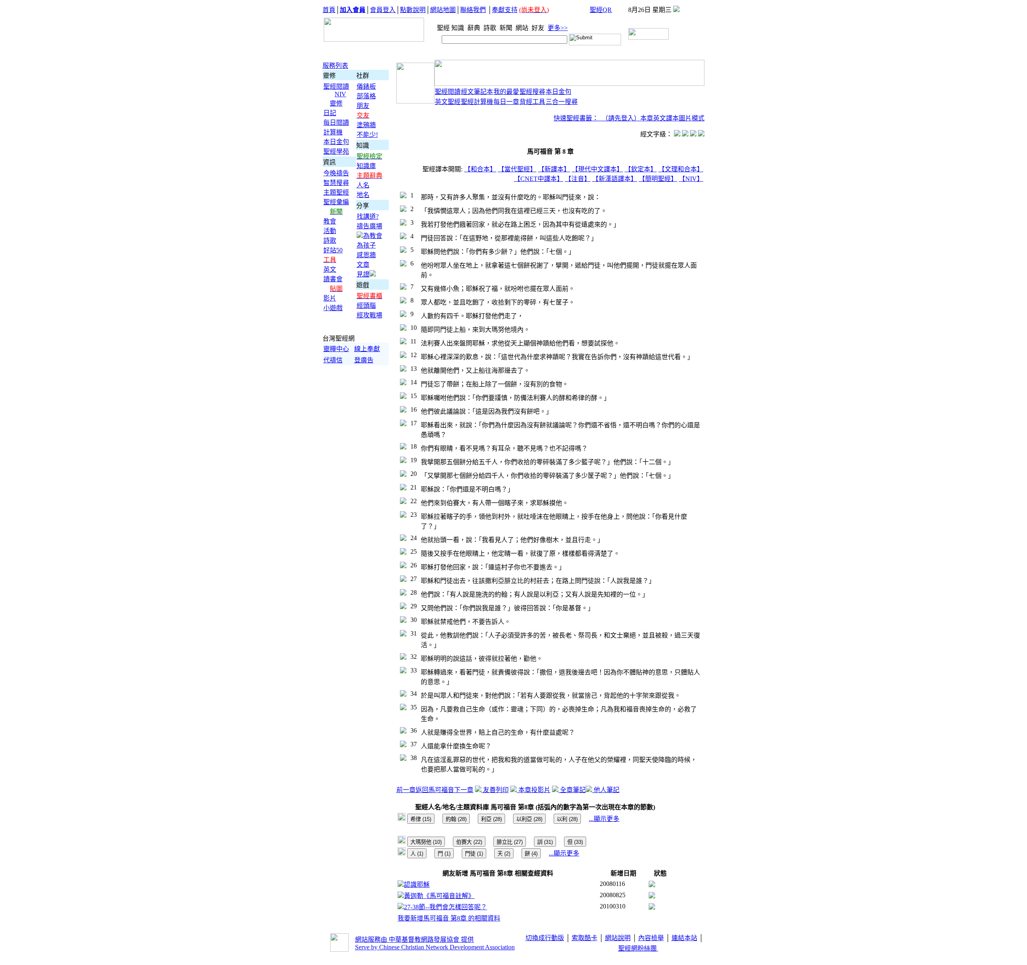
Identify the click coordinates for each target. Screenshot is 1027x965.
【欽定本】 (641, 169)
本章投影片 (533, 789)
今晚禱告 (336, 173)
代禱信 (333, 360)
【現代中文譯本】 (597, 169)
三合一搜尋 (562, 101)
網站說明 (618, 938)
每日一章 (506, 101)
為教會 (372, 235)
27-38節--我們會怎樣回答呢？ (445, 907)
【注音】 (578, 178)
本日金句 (336, 141)
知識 (458, 27)
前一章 (406, 789)
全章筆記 (572, 789)
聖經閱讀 (336, 86)
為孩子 (366, 245)
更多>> (558, 27)
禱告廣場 (369, 226)
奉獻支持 (505, 9)
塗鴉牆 (366, 125)
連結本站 (684, 938)
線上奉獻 (367, 348)
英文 (329, 269)
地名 (363, 194)
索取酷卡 (584, 938)
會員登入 (383, 9)
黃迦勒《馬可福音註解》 (439, 895)
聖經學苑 (336, 151)
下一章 (463, 789)
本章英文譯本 (659, 118)
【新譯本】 (554, 169)
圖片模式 (691, 118)
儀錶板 (366, 86)
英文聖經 (448, 101)
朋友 (363, 105)
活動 (329, 231)
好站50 (333, 250)
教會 (329, 221)
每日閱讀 (336, 122)
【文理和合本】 (680, 169)
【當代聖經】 (517, 169)
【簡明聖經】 (658, 178)
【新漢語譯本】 (614, 178)
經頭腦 (366, 305)
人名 (363, 185)
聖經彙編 (336, 202)
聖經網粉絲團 (638, 948)
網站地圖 (443, 9)
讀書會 (333, 279)
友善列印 (495, 789)
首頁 (329, 9)
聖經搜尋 (532, 91)
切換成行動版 (545, 938)
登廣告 (363, 360)
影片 (329, 298)
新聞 (506, 27)
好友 (539, 27)
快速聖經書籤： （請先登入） (597, 118)
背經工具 (532, 101)
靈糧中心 (336, 348)
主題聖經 (336, 192)
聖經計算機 (477, 101)
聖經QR (601, 9)
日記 (329, 113)
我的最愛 (506, 91)
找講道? (368, 216)
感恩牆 (366, 255)
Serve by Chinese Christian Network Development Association (435, 947)
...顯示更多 (604, 818)
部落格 (366, 96)
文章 (363, 264)
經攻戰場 (369, 315)
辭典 (474, 27)
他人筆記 (605, 789)
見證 (363, 274)
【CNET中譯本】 (538, 178)
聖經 (441, 27)
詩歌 (490, 27)
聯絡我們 (473, 9)
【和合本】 (480, 169)
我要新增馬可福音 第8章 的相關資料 (449, 918)
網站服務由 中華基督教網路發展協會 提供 (414, 939)
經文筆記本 (477, 91)
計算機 (333, 132)
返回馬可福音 (435, 789)
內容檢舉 (651, 938)
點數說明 (413, 9)
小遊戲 (333, 308)
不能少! (367, 134)
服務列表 (335, 65)
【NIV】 (691, 178)
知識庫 (366, 166)
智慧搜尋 (336, 182)
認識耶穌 (417, 884)
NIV (340, 94)
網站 (523, 27)
